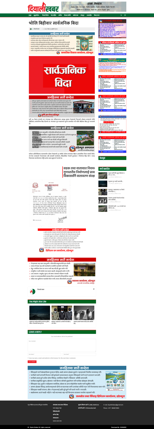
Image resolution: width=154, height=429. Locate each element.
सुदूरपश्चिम (36, 15)
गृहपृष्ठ (30, 15)
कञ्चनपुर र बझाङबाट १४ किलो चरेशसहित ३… (116, 191)
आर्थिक (60, 15)
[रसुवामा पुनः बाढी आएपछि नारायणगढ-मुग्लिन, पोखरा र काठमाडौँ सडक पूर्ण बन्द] (39, 313)
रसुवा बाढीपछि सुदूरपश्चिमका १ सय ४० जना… (116, 174)
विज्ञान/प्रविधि (67, 15)
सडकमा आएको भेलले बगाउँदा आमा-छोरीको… (116, 199)
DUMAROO (123, 427)
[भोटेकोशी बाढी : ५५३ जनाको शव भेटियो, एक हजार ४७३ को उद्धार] (102, 208)
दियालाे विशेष (45, 15)
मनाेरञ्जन (75, 15)
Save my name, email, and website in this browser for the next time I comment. (52, 358)
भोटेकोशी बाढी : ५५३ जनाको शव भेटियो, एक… (117, 207)
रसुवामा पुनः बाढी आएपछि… (115, 181)
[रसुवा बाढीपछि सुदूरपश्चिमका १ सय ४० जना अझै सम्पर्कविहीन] (102, 175)
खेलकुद (82, 15)
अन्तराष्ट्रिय (89, 15)
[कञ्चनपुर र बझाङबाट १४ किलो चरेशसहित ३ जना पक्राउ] (61, 313)
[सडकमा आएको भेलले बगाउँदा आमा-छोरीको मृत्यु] (84, 313)
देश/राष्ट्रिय (53, 15)
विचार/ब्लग (96, 15)
